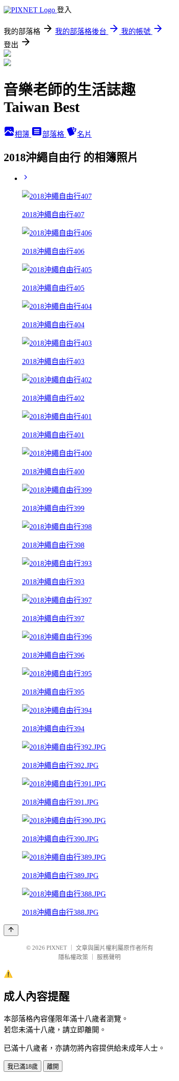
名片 (84, 134)
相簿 (23, 134)
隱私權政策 (73, 956)
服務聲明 (109, 956)
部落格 (54, 134)
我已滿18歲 (22, 1066)
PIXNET (56, 947)
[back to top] (11, 930)
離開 (53, 1066)
